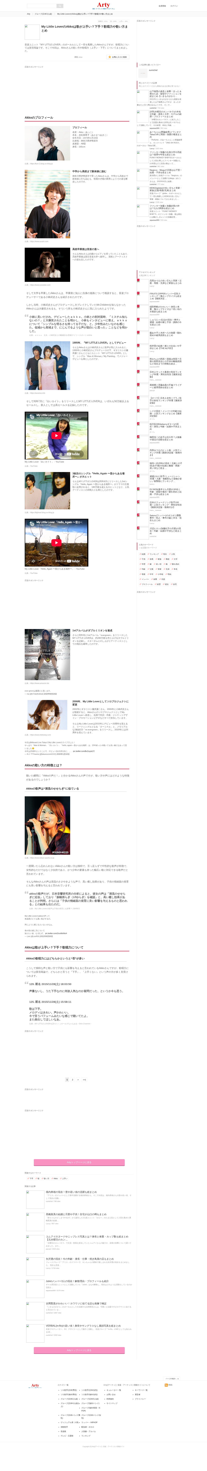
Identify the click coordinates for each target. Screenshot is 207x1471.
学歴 (143, 564)
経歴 (159, 584)
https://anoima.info (37, 393)
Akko (56, 1178)
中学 (151, 574)
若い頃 (158, 564)
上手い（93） (124, 21)
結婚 (143, 554)
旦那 (163, 579)
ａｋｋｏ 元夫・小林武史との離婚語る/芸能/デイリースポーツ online (63, 335)
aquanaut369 (50, 1290)
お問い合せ (111, 1394)
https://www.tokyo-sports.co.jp (42, 858)
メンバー (145, 579)
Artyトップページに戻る (79, 1162)
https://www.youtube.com (40, 285)
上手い (65, 1178)
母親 (143, 574)
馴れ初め (175, 564)
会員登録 (162, 6)
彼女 (167, 584)
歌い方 (46, 1178)
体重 (155, 579)
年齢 (143, 569)
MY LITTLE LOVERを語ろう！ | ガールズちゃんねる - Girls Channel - (63, 1024)
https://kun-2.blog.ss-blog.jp (41, 164)
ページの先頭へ (171, 1379)
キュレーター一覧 (114, 1390)
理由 (169, 574)
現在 (165, 554)
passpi (48, 1249)
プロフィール (147, 584)
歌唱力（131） (103, 21)
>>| (84, 1079)
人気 (173, 554)
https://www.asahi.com (39, 241)
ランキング (154, 554)
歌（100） (114, 21)
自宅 (175, 584)
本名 (175, 569)
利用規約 (110, 1399)
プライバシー (140, 1399)
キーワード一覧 (141, 1390)
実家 (159, 569)
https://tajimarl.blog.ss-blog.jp (42, 512)
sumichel (49, 1201)
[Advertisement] (53, 87)
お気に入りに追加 (119, 57)
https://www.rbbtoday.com (40, 735)
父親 (151, 569)
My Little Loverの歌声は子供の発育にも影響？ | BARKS (57, 909)
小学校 (160, 574)
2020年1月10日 (63, 754)
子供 (143, 559)
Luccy (48, 1224)
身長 (151, 559)
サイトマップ (112, 1403)
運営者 (137, 1394)
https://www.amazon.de (39, 683)
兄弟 (167, 569)
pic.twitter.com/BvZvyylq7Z (84, 751)
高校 (167, 559)
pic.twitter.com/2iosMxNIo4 (56, 933)
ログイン (174, 6)
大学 (175, 559)
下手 (31, 1178)
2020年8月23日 (50, 694)
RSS (170, 1385)
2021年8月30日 (46, 936)
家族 (159, 559)
